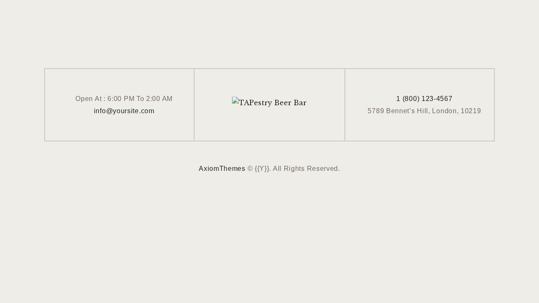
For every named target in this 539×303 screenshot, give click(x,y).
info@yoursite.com (124, 110)
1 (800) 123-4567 (424, 98)
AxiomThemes (222, 168)
